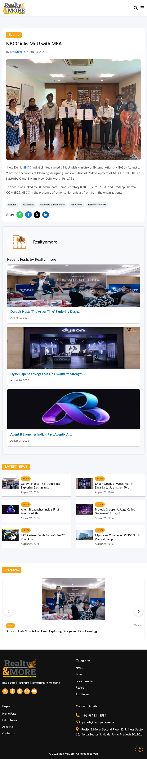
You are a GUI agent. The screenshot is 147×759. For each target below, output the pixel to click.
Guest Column (84, 681)
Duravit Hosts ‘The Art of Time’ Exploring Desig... (45, 311)
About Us (7, 727)
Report (80, 687)
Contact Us (9, 733)
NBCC (27, 167)
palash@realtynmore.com (99, 722)
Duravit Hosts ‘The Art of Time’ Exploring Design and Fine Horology (51, 631)
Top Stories (82, 694)
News (79, 668)
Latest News (9, 720)
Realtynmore (17, 52)
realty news (76, 205)
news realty (28, 205)
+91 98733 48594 (94, 715)
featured (12, 205)
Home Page (9, 713)
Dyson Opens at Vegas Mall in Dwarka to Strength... (47, 374)
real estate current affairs (52, 205)
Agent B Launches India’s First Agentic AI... (41, 434)
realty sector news (97, 205)
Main (79, 674)
